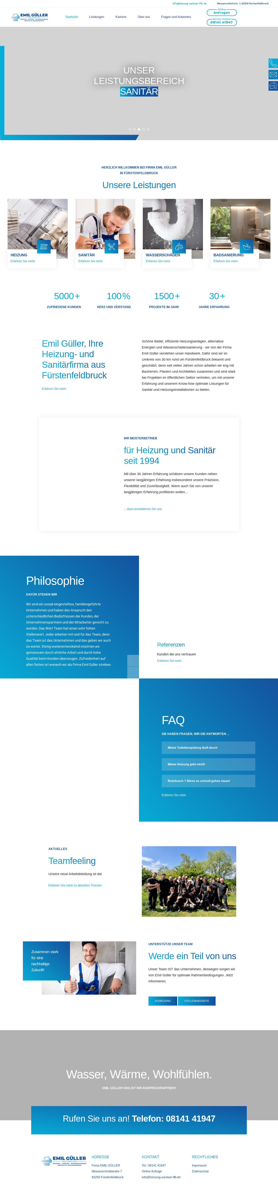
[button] (130, 129)
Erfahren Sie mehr (23, 261)
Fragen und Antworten (176, 17)
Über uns (144, 17)
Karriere (121, 17)
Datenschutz (200, 1171)
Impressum (199, 1165)
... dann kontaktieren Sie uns (143, 509)
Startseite (71, 17)
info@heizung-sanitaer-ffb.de (189, 3)
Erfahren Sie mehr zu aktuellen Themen (75, 885)
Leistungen (96, 17)
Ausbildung (163, 1001)
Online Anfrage (152, 1171)
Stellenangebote (196, 1001)
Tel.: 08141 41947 (154, 1165)
